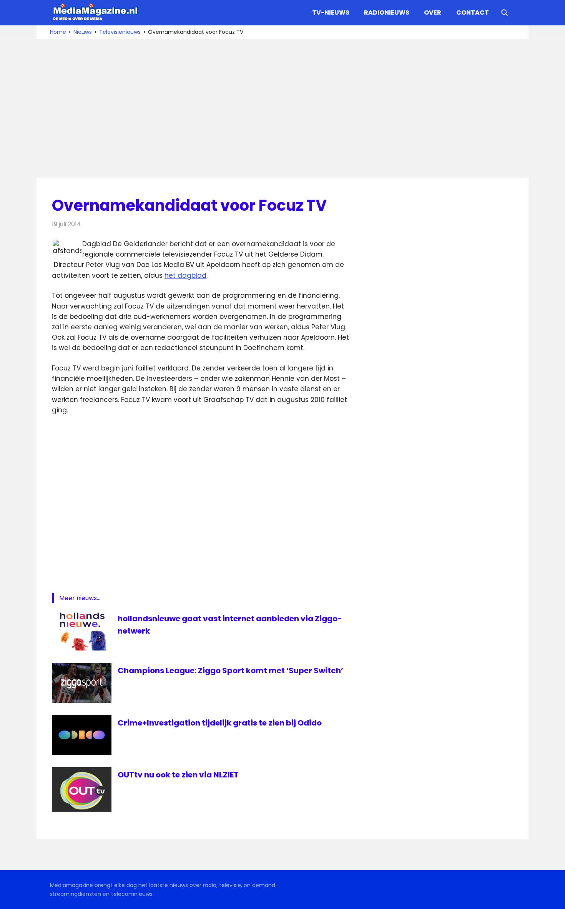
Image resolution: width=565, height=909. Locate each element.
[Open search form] (504, 12)
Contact (472, 12)
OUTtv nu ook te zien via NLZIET (178, 774)
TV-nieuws (330, 12)
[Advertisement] (282, 108)
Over (432, 12)
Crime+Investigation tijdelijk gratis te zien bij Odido (220, 722)
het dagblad (185, 275)
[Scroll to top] (553, 897)
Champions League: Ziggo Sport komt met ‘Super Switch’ (230, 670)
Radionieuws (386, 12)
